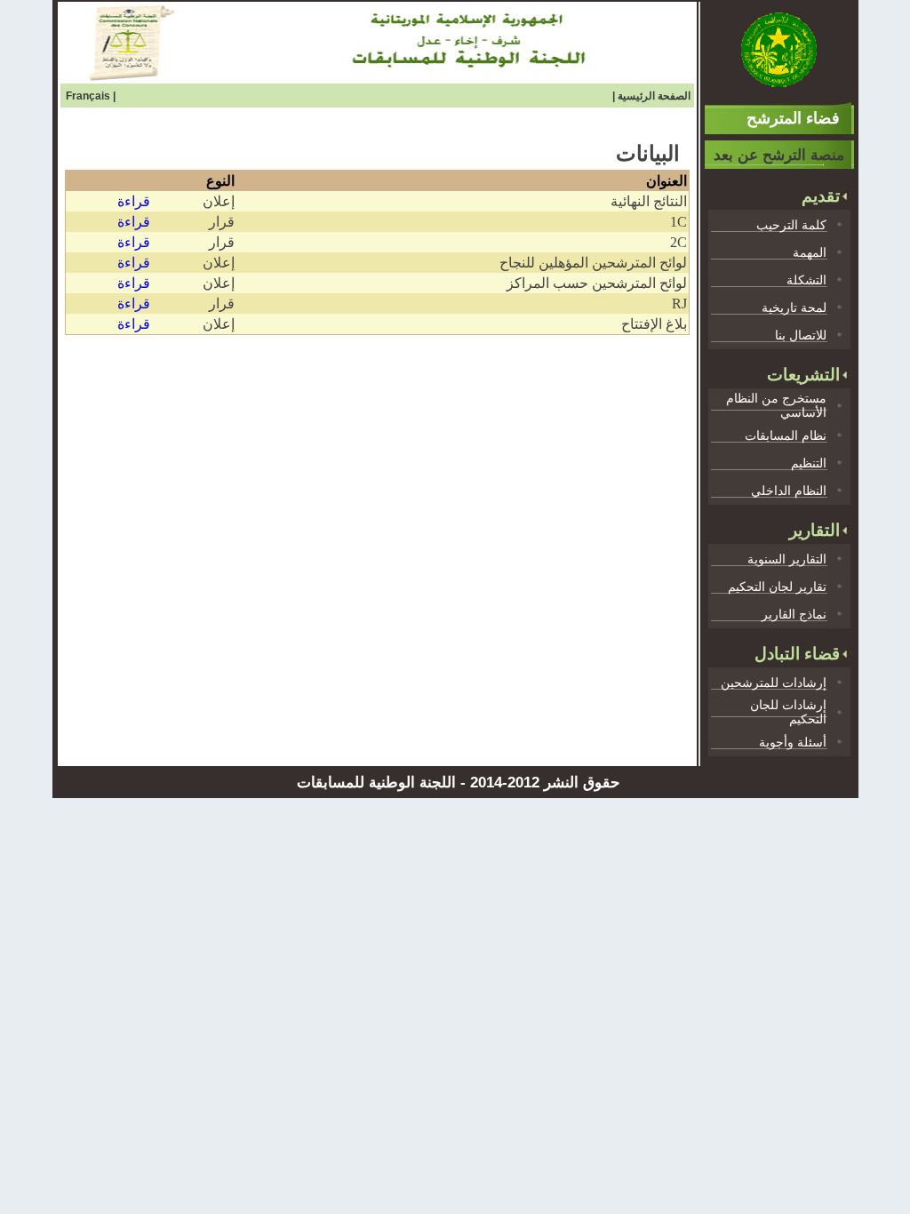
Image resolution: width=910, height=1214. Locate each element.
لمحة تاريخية (794, 307)
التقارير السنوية (786, 559)
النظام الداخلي (788, 490)
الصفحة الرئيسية (654, 96)
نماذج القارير (794, 614)
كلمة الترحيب (791, 225)
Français (89, 96)
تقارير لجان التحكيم (777, 586)
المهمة (809, 252)
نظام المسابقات (785, 435)
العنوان (666, 180)
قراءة (133, 201)
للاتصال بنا (800, 335)
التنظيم (808, 463)
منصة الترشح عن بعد (779, 155)
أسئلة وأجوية (792, 742)
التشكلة (806, 280)
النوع (220, 180)
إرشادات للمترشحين (773, 682)
